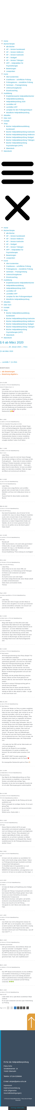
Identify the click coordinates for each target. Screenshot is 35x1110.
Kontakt (6, 121)
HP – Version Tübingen (14, 60)
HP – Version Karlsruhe (15, 55)
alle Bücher (10, 47)
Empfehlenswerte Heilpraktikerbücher (20, 96)
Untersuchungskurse (14, 88)
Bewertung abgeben (9, 374)
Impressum (8, 1085)
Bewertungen (11, 69)
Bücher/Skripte (9, 44)
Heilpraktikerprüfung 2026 (15, 102)
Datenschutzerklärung (12, 1088)
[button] (17, 190)
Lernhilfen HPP (11, 107)
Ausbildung (8, 93)
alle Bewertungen (8, 372)
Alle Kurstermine (12, 77)
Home (6, 41)
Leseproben (10, 71)
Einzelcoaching (11, 91)
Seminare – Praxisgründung (16, 85)
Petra (25, 347)
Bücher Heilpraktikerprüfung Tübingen (20, 140)
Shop (6, 124)
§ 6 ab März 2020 (6, 351)
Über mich (7, 118)
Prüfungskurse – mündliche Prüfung (19, 82)
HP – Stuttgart (11, 58)
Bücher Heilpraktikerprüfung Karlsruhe (20, 132)
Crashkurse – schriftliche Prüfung (18, 80)
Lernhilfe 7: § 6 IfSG (8, 362)
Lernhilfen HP (11, 104)
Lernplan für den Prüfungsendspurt (19, 110)
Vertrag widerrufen (17, 1108)
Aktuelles (7, 115)
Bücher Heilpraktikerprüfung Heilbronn (20, 135)
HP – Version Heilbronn (15, 52)
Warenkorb (10, 148)
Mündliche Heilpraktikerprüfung (17, 113)
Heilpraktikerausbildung (15, 99)
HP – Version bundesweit (15, 49)
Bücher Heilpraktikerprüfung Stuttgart (20, 137)
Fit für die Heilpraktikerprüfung (16, 1062)
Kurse (6, 74)
